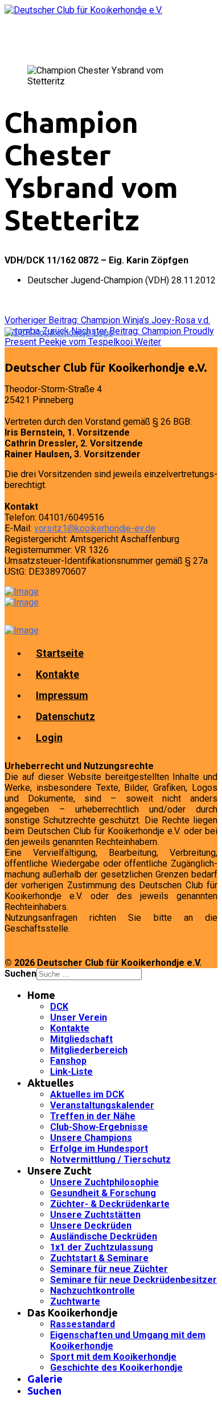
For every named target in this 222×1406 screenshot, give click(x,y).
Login (49, 737)
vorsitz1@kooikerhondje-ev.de (94, 528)
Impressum (62, 695)
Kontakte (57, 674)
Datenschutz (65, 716)
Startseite (60, 653)
